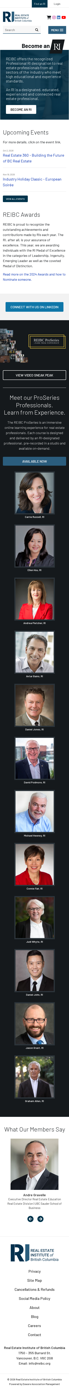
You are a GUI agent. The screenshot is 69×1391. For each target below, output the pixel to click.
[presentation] (30, 1219)
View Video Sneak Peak (34, 375)
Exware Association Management (41, 1384)
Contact (34, 1334)
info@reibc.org (39, 1363)
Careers (34, 1325)
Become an (36, 45)
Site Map (34, 1280)
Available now (34, 461)
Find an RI (39, 3)
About (35, 1307)
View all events (15, 198)
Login (57, 3)
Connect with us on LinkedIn (34, 307)
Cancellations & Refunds (35, 1289)
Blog (34, 1316)
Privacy (34, 1271)
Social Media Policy (34, 1298)
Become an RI (21, 109)
